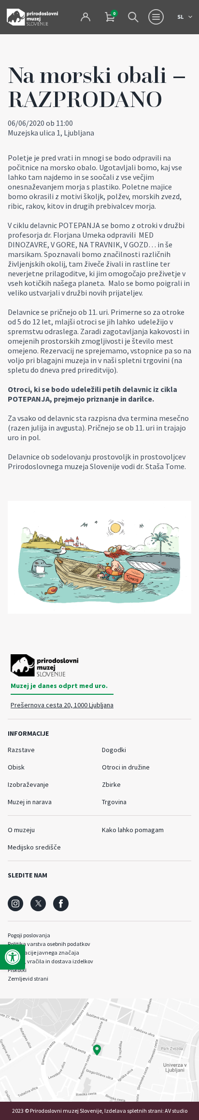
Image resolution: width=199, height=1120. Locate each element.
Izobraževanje (28, 784)
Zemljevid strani (28, 978)
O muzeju (21, 829)
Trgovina (114, 801)
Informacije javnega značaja (43, 952)
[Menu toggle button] (156, 17)
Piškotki (17, 969)
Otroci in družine (126, 767)
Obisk (16, 767)
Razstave (21, 749)
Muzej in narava (30, 801)
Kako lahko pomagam (133, 829)
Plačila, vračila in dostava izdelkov (50, 961)
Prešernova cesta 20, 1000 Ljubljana (62, 705)
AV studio (176, 1110)
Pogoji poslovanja (29, 935)
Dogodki (114, 749)
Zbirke (111, 784)
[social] (15, 903)
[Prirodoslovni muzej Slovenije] (32, 17)
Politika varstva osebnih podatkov (49, 943)
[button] (12, 957)
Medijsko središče (34, 847)
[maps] (99, 1050)
